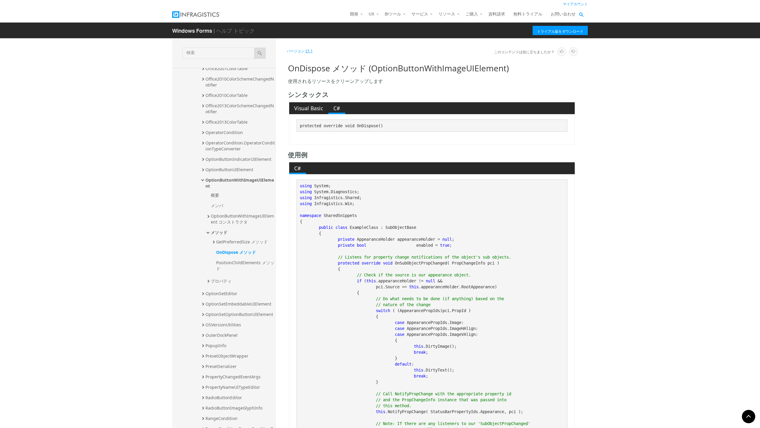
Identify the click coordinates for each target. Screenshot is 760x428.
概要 (215, 195)
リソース (446, 14)
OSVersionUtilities (223, 325)
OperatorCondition (224, 132)
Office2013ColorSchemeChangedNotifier (239, 108)
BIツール (393, 14)
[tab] (308, 108)
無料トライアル (527, 14)
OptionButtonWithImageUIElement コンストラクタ (242, 219)
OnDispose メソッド (236, 252)
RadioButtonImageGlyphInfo (233, 408)
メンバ (217, 205)
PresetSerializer (221, 366)
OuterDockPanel (221, 335)
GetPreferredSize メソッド (242, 242)
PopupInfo (215, 345)
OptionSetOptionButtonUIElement (239, 314)
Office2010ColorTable (226, 95)
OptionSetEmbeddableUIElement (238, 304)
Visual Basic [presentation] (308, 108)
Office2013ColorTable (226, 122)
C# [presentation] (336, 108)
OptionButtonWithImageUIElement (239, 183)
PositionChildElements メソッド (245, 265)
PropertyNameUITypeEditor (232, 387)
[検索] (260, 53)
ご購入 (472, 14)
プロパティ (221, 281)
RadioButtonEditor (223, 397)
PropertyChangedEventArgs (233, 377)
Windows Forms (192, 30)
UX (371, 14)
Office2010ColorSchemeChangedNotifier (239, 82)
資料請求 (496, 14)
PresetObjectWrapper (226, 356)
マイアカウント (575, 4)
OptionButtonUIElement (229, 169)
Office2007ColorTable (226, 68)
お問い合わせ (563, 14)
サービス (419, 14)
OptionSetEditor (221, 293)
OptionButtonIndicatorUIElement (238, 159)
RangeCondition (221, 418)
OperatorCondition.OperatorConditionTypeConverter (240, 146)
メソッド (219, 232)
